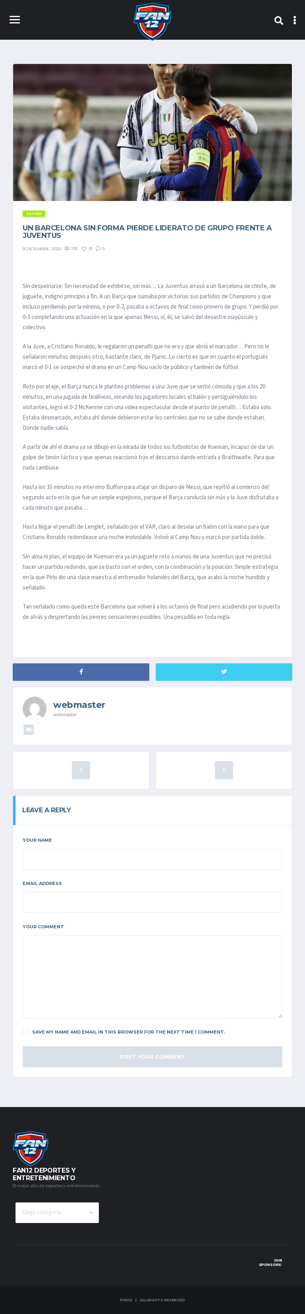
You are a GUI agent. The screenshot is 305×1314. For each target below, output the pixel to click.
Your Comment (43, 926)
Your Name (37, 840)
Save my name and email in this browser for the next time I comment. (128, 1032)
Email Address (42, 883)
